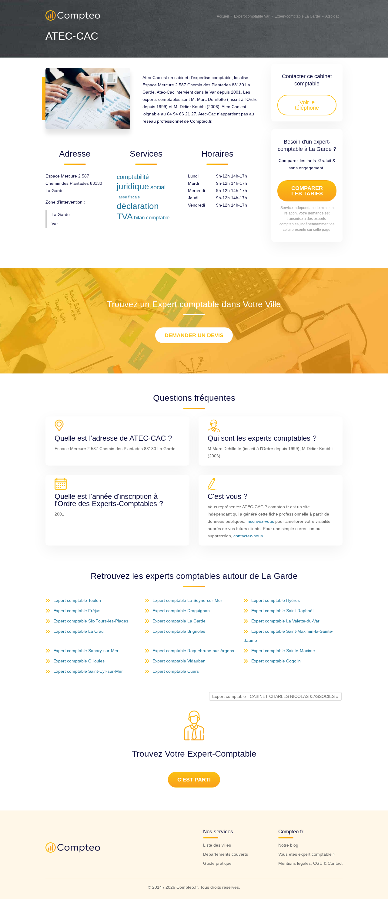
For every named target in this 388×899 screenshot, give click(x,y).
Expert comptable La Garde (179, 621)
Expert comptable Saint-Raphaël (282, 610)
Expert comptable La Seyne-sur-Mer (187, 600)
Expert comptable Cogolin (276, 660)
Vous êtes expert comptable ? (306, 854)
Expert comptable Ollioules (79, 660)
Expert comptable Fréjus (76, 610)
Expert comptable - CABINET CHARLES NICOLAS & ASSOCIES (273, 696)
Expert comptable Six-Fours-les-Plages (90, 621)
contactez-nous (248, 535)
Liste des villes (217, 845)
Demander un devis (194, 335)
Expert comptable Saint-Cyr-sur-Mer (88, 671)
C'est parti (194, 780)
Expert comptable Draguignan (181, 610)
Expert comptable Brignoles (178, 631)
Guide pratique (217, 863)
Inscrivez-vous (260, 521)
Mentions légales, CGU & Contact (310, 863)
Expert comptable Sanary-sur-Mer (86, 650)
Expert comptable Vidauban (179, 660)
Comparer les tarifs (307, 191)
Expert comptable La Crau (78, 631)
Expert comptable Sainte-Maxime (283, 650)
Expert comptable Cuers (175, 671)
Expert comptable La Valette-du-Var (285, 621)
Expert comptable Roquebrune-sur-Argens (193, 650)
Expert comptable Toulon (77, 600)
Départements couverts (225, 854)
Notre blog (288, 845)
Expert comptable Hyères (275, 600)
